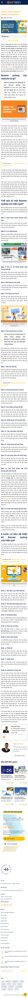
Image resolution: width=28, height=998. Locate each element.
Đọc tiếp (8, 782)
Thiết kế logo (3, 915)
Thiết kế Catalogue (5, 935)
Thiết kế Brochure (4, 937)
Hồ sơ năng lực (19, 986)
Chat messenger (12, 844)
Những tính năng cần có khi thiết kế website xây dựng (7, 797)
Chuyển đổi (11, 986)
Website (3, 984)
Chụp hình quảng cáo (5, 943)
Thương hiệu (15, 981)
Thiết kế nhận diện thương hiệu (7, 912)
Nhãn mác (10, 989)
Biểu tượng (4, 986)
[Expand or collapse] (25, 36)
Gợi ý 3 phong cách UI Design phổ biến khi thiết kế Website (7, 776)
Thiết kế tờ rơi (4, 940)
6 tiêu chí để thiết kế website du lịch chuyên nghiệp (20, 776)
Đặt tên (9, 984)
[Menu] (2, 2)
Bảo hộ (16, 989)
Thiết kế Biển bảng (5, 923)
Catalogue (4, 989)
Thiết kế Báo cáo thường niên (7, 932)
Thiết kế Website (4, 926)
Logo (3, 981)
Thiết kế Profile (4, 918)
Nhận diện (8, 981)
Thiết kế (22, 981)
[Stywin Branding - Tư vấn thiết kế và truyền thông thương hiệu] (14, 2)
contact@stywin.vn (8, 899)
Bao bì (14, 984)
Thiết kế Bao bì (4, 921)
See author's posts (20, 755)
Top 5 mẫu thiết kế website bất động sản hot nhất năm (21, 797)
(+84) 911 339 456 (8, 896)
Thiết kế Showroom (5, 929)
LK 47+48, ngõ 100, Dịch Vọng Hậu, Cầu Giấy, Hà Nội (12, 890)
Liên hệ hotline (11, 838)
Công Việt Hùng (18, 744)
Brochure (20, 984)
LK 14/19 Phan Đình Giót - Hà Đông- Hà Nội (10, 883)
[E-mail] (4, 737)
